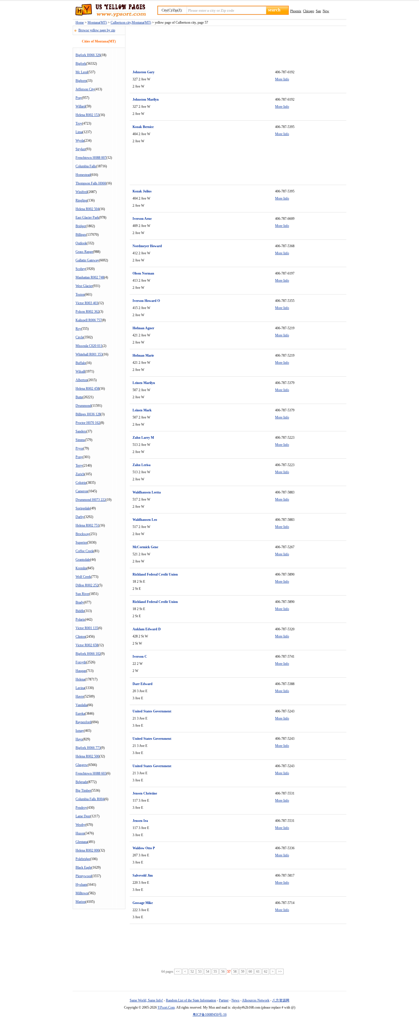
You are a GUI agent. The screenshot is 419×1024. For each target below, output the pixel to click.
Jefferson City (85, 89)
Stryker (81, 149)
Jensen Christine (145, 793)
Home (80, 23)
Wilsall (80, 371)
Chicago (308, 11)
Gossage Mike (143, 903)
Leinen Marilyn (144, 383)
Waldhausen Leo (145, 520)
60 (250, 972)
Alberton (82, 380)
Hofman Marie (143, 355)
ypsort (109, 10)
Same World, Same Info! (146, 1000)
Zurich (80, 474)
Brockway (83, 534)
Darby (80, 517)
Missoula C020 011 (89, 346)
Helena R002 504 (87, 209)
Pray (79, 98)
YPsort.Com (166, 1007)
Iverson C (140, 657)
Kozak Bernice (143, 127)
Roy (78, 329)
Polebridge (83, 859)
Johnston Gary (143, 72)
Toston (80, 294)
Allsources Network (255, 1000)
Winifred (82, 192)
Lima (79, 132)
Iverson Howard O (146, 301)
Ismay (80, 731)
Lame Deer (83, 816)
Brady (80, 602)
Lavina (80, 688)
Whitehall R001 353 (89, 354)
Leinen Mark (142, 410)
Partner (224, 1000)
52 (192, 972)
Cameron (82, 491)
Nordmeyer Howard (147, 246)
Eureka (80, 714)
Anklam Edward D (147, 629)
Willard (81, 106)
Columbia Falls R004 (90, 799)
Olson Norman (143, 273)
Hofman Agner (143, 328)
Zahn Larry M (143, 438)
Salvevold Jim (143, 875)
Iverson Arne (142, 219)
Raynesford (83, 722)
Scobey (81, 269)
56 (223, 972)
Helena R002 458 (87, 389)
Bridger (81, 226)
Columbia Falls (86, 166)
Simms (80, 440)
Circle (80, 337)
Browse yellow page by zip (96, 30)
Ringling (81, 200)
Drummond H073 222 (91, 500)
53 (200, 972)
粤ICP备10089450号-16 (210, 1015)
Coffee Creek (84, 551)
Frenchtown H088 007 (91, 158)
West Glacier (84, 286)
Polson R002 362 (87, 312)
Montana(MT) (97, 23)
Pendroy (81, 808)
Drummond (83, 406)
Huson (80, 833)
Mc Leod (82, 72)
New (326, 11)
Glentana (82, 842)
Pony (79, 457)
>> (280, 972)
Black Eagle (83, 867)
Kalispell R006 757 (89, 320)
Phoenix (295, 11)
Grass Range (84, 252)
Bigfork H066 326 (88, 55)
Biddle (80, 611)
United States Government (152, 711)
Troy (79, 123)
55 (215, 972)
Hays (79, 739)
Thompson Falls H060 (91, 183)
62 (265, 972)
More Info (282, 79)
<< (178, 972)
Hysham (81, 885)
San (318, 11)
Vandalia (81, 705)
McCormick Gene (145, 547)
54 (207, 972)
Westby (81, 825)
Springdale (83, 508)
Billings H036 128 (88, 414)
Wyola (80, 141)
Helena (80, 679)
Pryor (79, 448)
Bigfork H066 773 (88, 748)
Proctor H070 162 (88, 423)
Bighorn (81, 81)
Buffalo (81, 363)
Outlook (81, 243)
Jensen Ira (140, 821)
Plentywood (84, 876)
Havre (80, 696)
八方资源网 (280, 1000)
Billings (81, 235)
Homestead (83, 175)
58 (235, 972)
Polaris (80, 619)
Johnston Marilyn (146, 99)
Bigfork (81, 64)
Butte (79, 397)
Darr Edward (142, 684)
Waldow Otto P (144, 848)
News (235, 1000)
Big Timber (83, 791)
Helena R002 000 (87, 850)
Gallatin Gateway (87, 260)
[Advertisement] (233, 44)
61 (258, 972)
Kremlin (81, 568)
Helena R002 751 (87, 525)
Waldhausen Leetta (147, 492)
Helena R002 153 (87, 115)
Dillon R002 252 (87, 585)
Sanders (81, 431)
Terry (79, 466)
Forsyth (81, 662)
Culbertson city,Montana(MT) (131, 23)
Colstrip (81, 483)
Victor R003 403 (87, 303)
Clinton (81, 637)
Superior (81, 542)
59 (242, 972)
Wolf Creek (83, 577)
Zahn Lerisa (141, 465)
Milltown (82, 893)
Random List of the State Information (191, 1000)
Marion (81, 902)
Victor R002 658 (87, 645)
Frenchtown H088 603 (91, 773)
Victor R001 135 (87, 628)
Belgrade (82, 782)
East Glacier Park (87, 218)
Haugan (81, 671)
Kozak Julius (142, 191)
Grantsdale (83, 560)
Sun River (82, 594)
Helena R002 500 (87, 756)
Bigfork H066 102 (88, 654)
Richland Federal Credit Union (155, 574)
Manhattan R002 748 (90, 277)
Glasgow (82, 765)
